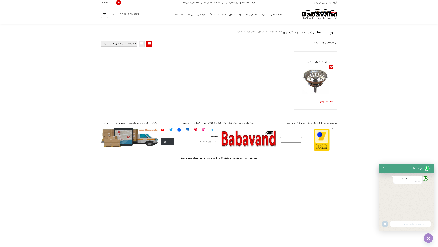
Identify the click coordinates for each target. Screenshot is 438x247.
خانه (280, 31)
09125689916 (108, 2)
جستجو (167, 141)
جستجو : (214, 136)
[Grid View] (149, 44)
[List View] (142, 44)
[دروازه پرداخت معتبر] (321, 140)
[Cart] (104, 14)
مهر (331, 56)
